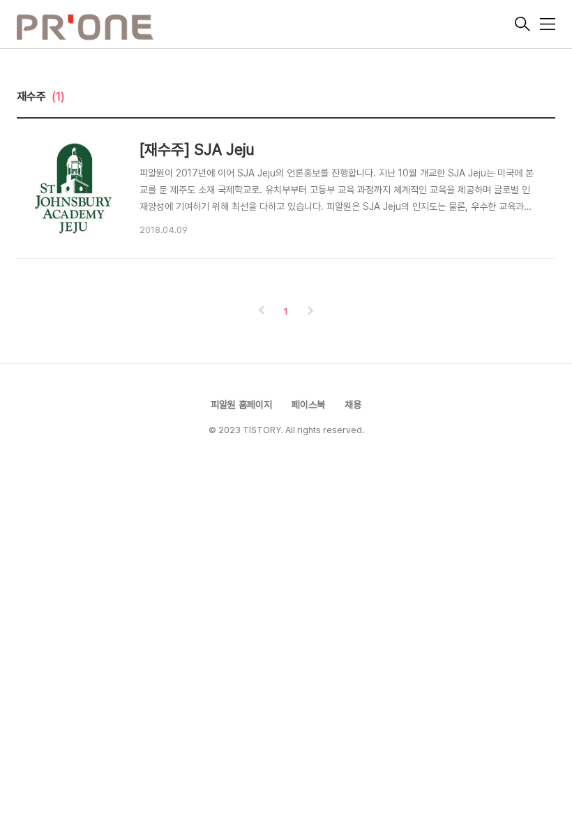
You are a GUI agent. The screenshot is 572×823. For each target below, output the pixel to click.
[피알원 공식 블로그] (264, 25)
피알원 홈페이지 (241, 404)
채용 (353, 404)
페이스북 (308, 404)
